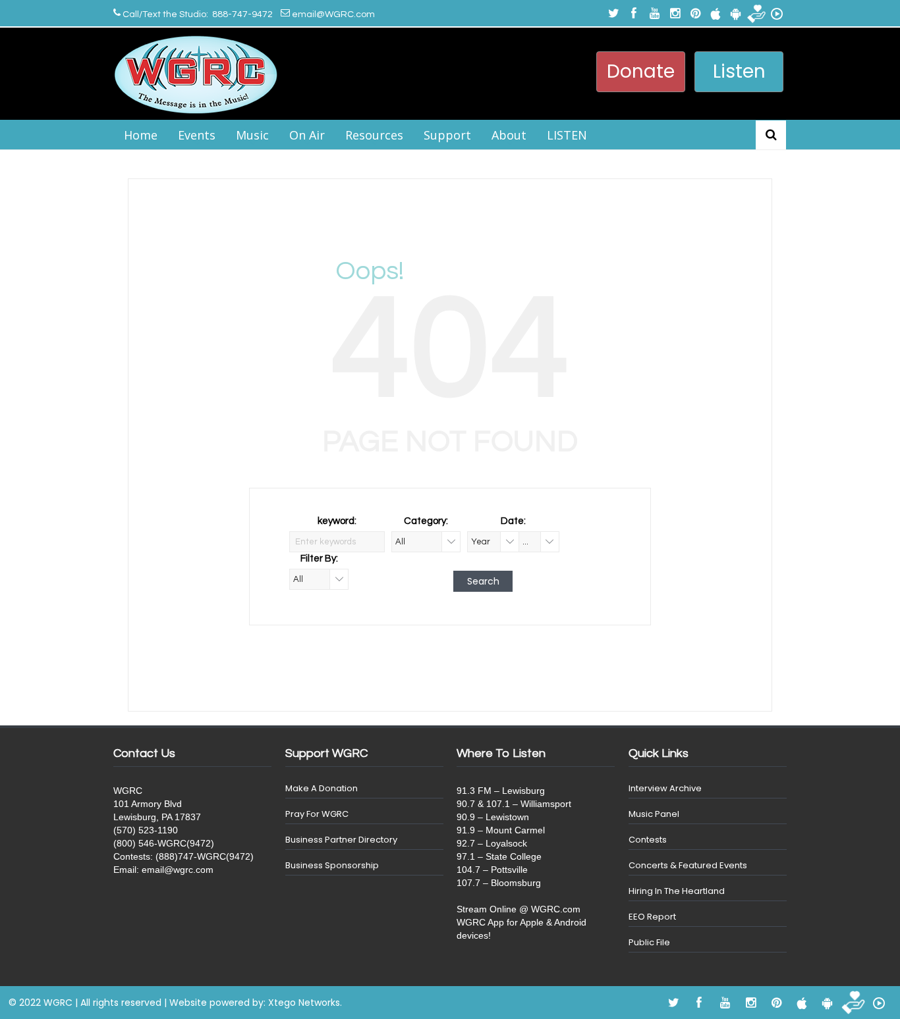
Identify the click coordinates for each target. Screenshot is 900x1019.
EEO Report (652, 916)
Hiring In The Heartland (677, 891)
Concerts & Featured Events (688, 865)
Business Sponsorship (332, 865)
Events (196, 135)
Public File (649, 942)
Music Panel (654, 814)
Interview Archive (665, 788)
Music (252, 135)
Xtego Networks (304, 1002)
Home (140, 135)
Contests (648, 839)
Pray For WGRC (317, 814)
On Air (307, 135)
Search (483, 581)
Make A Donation (321, 788)
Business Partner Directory (341, 839)
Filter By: (319, 558)
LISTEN (567, 135)
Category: (426, 521)
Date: (513, 521)
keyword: (337, 521)
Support (447, 135)
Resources (374, 135)
